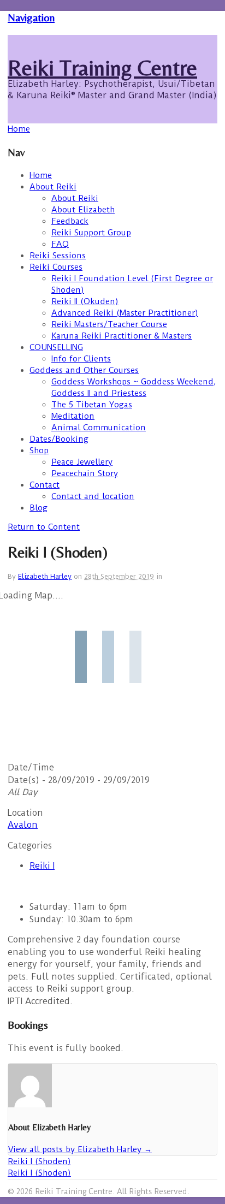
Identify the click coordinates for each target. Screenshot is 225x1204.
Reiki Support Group (91, 233)
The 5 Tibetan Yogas (91, 405)
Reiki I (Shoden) (39, 1161)
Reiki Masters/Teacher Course (109, 324)
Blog (38, 508)
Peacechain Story (84, 473)
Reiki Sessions (57, 255)
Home (40, 175)
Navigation (31, 17)
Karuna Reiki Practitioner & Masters (121, 336)
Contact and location (92, 496)
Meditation (72, 416)
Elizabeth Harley (45, 576)
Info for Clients (81, 359)
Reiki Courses (55, 267)
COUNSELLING (56, 347)
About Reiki (52, 187)
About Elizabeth (83, 210)
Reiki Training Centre (102, 67)
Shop (39, 450)
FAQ (60, 244)
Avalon (23, 825)
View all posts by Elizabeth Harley (80, 1149)
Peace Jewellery (81, 462)
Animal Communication (98, 427)
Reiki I (42, 866)
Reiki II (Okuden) (85, 301)
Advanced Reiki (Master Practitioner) (124, 313)
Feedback (69, 221)
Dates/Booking (58, 439)
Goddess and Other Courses (84, 370)
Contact (44, 485)
